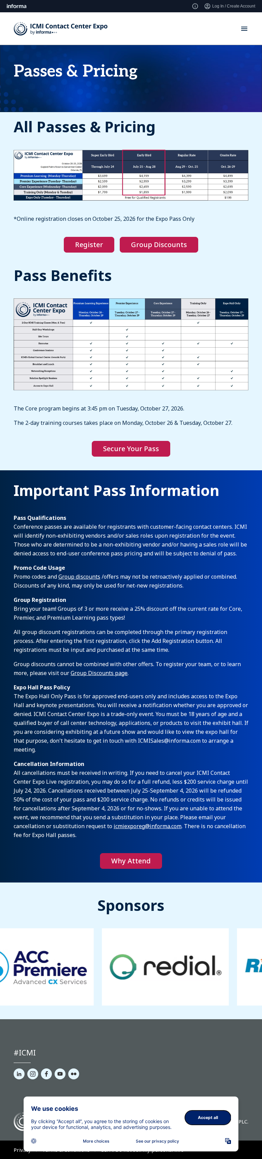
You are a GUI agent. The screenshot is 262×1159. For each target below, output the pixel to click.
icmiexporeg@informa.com (147, 826)
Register (89, 244)
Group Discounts (159, 244)
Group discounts (79, 576)
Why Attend (131, 860)
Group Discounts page (99, 673)
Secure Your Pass (131, 448)
